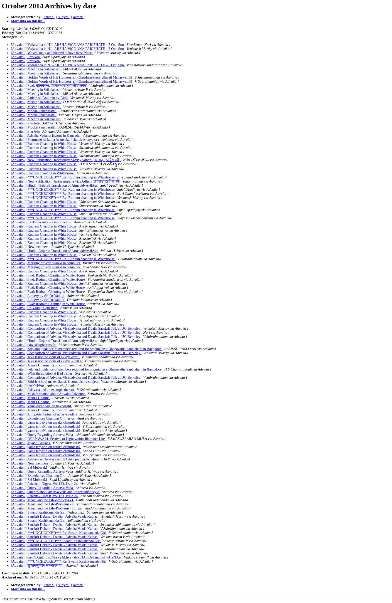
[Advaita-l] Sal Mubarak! (29, 467)
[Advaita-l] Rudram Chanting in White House (44, 144)
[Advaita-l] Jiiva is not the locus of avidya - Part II (47, 361)
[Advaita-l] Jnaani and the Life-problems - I (42, 500)
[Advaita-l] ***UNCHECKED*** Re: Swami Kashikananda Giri (59, 533)
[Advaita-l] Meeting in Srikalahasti (36, 69)
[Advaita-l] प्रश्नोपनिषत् (28, 386)
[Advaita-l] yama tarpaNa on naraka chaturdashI (46, 422)
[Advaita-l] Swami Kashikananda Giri (38, 512)
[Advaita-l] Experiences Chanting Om (38, 418)
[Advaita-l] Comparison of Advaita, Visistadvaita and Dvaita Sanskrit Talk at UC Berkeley (76, 328)
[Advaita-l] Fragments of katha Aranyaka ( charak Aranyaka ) (55, 139)
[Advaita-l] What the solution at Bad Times (42, 373)
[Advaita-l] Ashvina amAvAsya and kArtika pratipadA (50, 459)
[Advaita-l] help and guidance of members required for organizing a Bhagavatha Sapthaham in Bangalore (86, 349)
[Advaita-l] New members (30, 247)
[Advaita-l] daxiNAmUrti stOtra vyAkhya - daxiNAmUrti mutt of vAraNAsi (66, 557)
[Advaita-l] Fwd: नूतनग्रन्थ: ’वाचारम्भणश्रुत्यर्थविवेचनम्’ (49, 85)
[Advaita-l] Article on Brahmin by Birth (40, 98)
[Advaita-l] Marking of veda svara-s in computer (46, 263)
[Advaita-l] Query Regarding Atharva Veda (42, 435)
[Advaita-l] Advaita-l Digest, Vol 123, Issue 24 (44, 484)
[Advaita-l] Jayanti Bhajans (31, 443)
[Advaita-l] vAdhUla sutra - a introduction (41, 222)
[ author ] (77, 17)
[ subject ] (63, 17)
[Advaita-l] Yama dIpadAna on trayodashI (41, 406)
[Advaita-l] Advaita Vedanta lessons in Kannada (46, 135)
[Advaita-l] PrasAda (26, 57)
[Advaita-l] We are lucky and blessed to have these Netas (52, 53)
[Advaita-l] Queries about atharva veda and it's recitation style (55, 492)
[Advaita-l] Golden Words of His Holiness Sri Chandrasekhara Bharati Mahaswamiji (72, 77)
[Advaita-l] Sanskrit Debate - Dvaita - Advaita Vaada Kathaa (54, 516)
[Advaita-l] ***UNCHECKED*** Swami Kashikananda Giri (56, 541)
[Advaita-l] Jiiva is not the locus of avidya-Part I (45, 357)
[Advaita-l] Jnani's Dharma (30, 365)
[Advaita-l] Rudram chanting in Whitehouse (43, 173)
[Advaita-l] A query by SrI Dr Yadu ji (38, 296)
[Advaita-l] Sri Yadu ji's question (34, 308)
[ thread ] (48, 17)
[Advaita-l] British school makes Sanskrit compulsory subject (55, 381)
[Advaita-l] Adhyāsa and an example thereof (43, 390)
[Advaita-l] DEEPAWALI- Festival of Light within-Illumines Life (58, 439)
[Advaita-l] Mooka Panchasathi (33, 111)
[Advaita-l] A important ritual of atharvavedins (44, 414)
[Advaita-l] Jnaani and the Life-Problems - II (43, 504)
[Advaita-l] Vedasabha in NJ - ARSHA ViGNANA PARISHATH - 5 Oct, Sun (68, 45)
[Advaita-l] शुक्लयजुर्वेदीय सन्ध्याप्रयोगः (37, 565)
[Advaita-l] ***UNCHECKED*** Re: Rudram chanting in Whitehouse (63, 177)
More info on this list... (28, 21)
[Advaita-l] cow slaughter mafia (34, 345)
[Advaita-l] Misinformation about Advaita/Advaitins (48, 394)
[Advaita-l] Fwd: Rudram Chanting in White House (48, 275)
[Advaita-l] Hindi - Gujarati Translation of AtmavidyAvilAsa (54, 185)
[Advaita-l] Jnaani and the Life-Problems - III (43, 508)
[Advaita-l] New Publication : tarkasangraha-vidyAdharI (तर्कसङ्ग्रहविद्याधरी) (66, 160)
